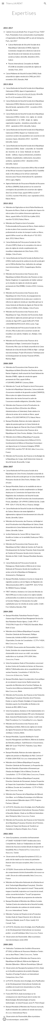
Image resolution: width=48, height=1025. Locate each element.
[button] (3, 3)
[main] (24, 13)
